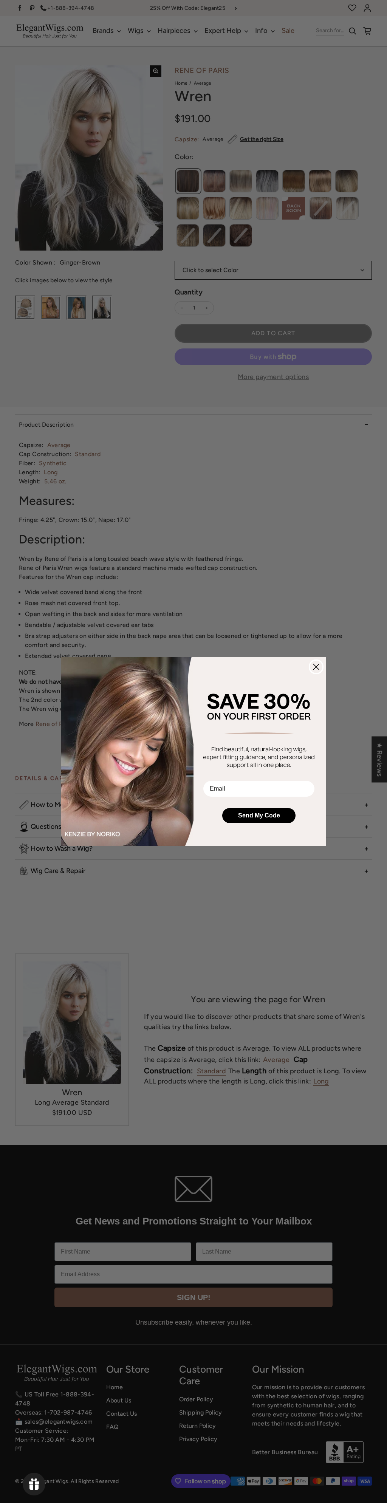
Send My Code (259, 815)
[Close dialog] (316, 666)
